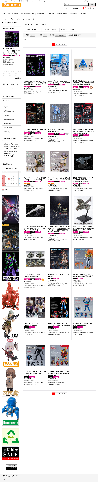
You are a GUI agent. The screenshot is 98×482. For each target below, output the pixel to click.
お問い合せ (7, 132)
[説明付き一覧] (80, 35)
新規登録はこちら (77, 8)
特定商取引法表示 (9, 119)
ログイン (68, 8)
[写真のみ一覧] (76, 35)
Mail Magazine (8, 127)
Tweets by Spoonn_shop (9, 22)
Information (7, 123)
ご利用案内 (7, 115)
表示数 (28, 35)
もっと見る (18, 78)
